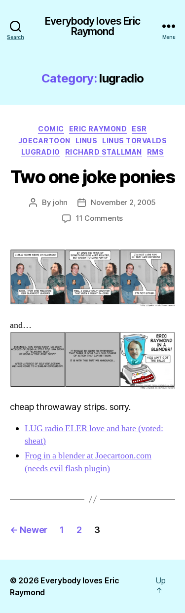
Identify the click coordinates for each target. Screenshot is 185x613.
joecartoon (44, 140)
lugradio (40, 152)
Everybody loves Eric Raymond (92, 26)
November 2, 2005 (123, 202)
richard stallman (103, 152)
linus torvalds (134, 140)
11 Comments (99, 218)
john (60, 202)
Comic (51, 128)
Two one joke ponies (92, 177)
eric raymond (98, 128)
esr (139, 128)
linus (86, 140)
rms (155, 152)
